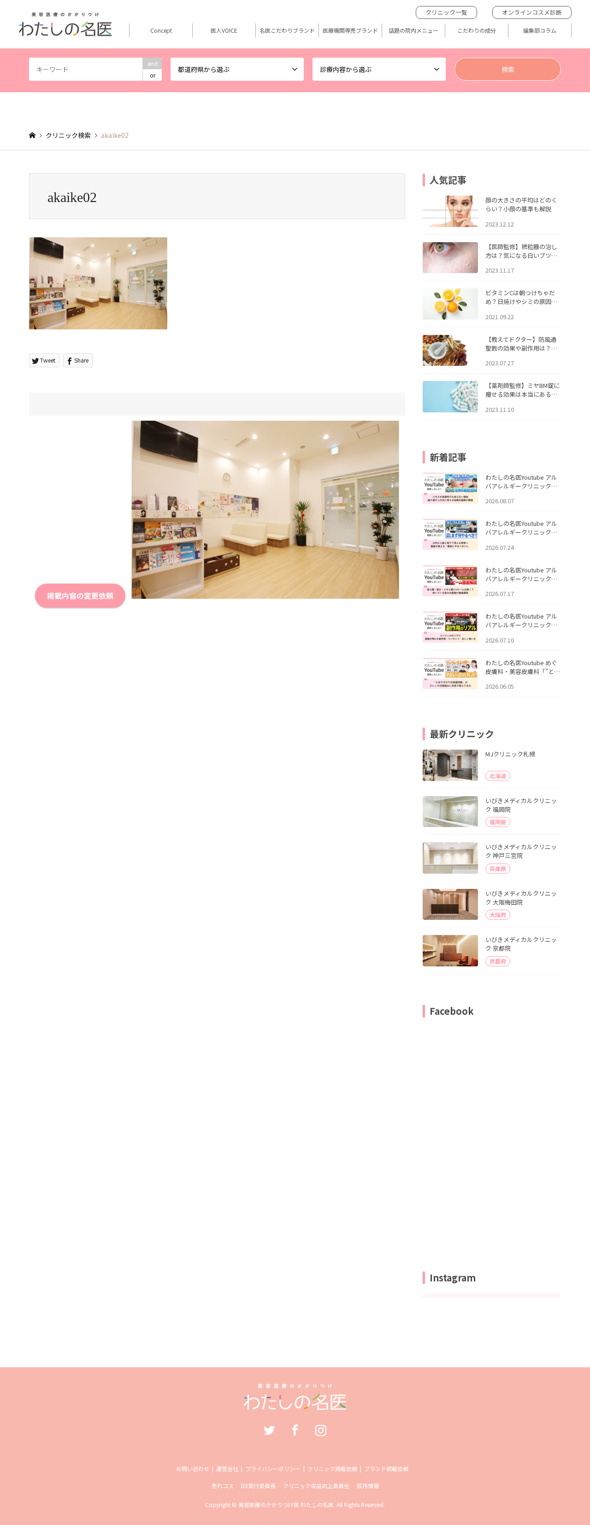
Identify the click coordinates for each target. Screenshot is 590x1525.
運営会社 (227, 1468)
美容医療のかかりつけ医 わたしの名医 (286, 1504)
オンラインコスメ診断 (532, 12)
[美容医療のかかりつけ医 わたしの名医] (295, 1405)
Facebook (295, 1430)
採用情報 (368, 1485)
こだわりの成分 (476, 30)
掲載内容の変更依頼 (80, 595)
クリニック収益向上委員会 (316, 1485)
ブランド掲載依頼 (386, 1468)
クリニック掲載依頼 (332, 1468)
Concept (161, 30)
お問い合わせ (192, 1468)
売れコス (223, 1485)
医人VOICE (224, 30)
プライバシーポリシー (273, 1468)
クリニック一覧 (446, 12)
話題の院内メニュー (413, 30)
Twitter (269, 1430)
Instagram (320, 1430)
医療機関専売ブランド (350, 30)
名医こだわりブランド (287, 30)
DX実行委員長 (258, 1485)
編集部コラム (539, 30)
